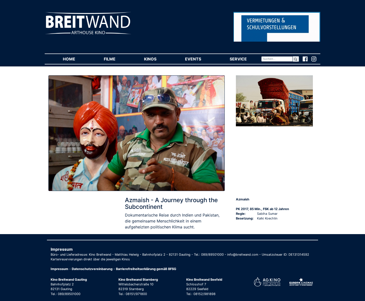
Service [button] (245, 58)
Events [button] (200, 58)
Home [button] (76, 58)
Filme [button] (117, 58)
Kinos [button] (157, 58)
